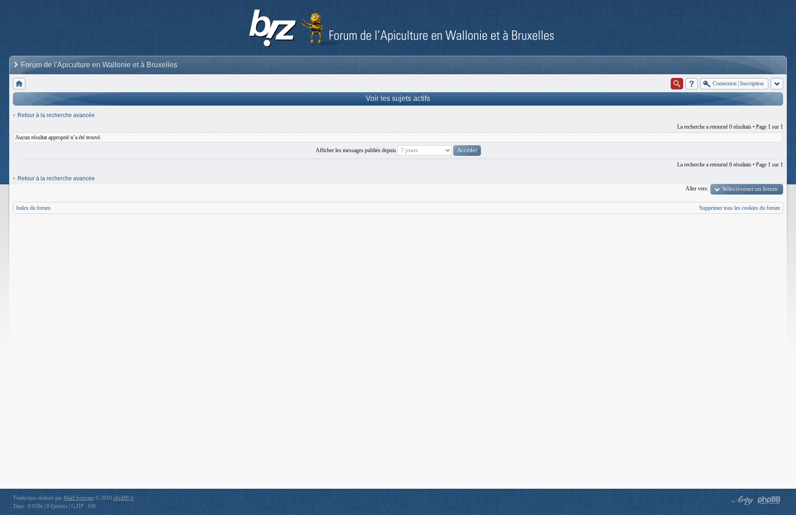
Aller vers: (696, 188)
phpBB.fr (123, 498)
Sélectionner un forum (750, 188)
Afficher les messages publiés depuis (357, 150)
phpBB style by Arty (741, 500)
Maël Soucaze (79, 498)
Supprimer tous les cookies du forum (739, 208)
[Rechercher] (677, 83)
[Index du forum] (19, 83)
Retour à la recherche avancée (56, 115)
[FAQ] (691, 83)
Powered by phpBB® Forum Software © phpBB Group (769, 500)
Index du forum (33, 208)
